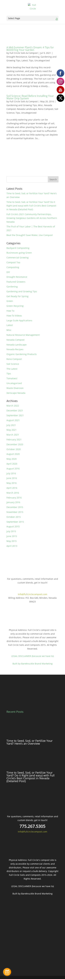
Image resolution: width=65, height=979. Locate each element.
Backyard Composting (17, 247)
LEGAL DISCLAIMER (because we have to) (32, 656)
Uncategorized (42, 60)
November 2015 (14, 512)
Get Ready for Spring (17, 296)
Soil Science (12, 363)
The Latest (11, 368)
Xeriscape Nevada (15, 392)
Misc (40, 105)
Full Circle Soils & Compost (24, 52)
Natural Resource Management (23, 334)
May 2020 (11, 458)
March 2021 (12, 434)
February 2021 (14, 439)
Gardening (33, 56)
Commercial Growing (17, 257)
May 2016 (11, 482)
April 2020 (11, 463)
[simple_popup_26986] (7, 972)
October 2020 (13, 449)
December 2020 (14, 444)
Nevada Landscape (27, 108)
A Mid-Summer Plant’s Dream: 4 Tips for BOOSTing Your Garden (30, 49)
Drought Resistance (16, 56)
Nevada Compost (15, 339)
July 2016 (11, 473)
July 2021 (11, 425)
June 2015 (11, 536)
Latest (24, 60)
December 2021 (14, 410)
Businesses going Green (19, 252)
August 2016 (13, 468)
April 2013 (11, 545)
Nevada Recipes (14, 349)
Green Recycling (15, 305)
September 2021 (15, 415)
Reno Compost (45, 108)
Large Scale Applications (19, 320)
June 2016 (11, 478)
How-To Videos (14, 315)
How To (10, 310)
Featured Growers (15, 281)
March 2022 (12, 405)
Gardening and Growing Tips (21, 105)
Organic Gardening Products (21, 354)
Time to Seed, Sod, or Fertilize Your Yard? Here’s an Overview (29, 742)
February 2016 (14, 497)
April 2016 (11, 487)
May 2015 (11, 541)
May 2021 (11, 429)
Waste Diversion (15, 388)
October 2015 (13, 516)
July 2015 (11, 531)
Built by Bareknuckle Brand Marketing (32, 663)
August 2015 (13, 526)
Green (9, 301)
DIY (8, 272)
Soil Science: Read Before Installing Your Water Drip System (30, 97)
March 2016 (12, 492)
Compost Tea (13, 262)
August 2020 (13, 453)
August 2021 (13, 420)
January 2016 (13, 502)
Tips (31, 60)
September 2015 (15, 521)
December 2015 (14, 507)
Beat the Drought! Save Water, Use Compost (29, 235)
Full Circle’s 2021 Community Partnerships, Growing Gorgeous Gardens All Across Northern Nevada (31, 218)
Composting (12, 267)
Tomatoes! (11, 378)
